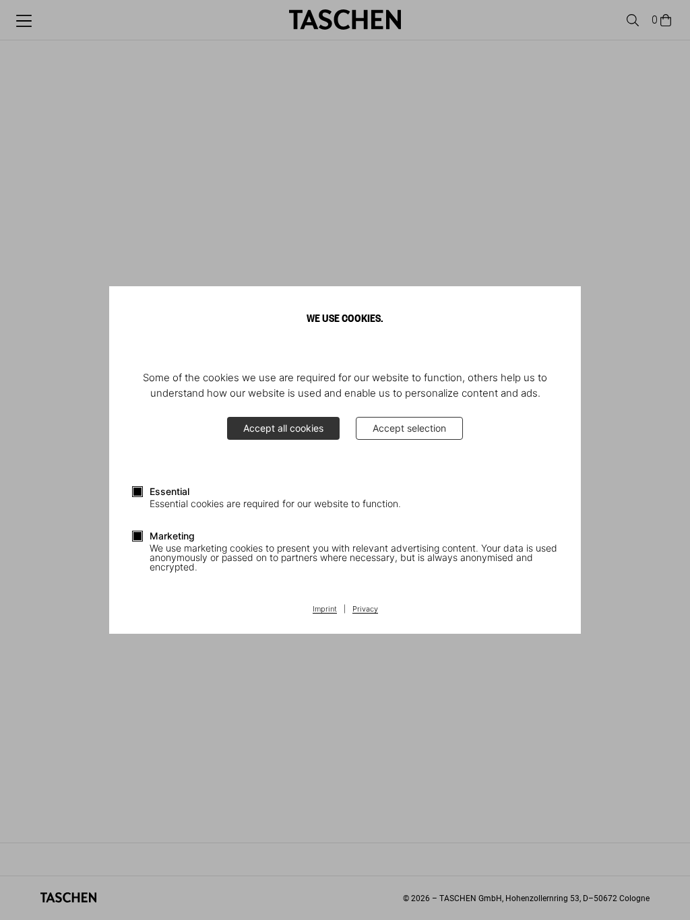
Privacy (365, 609)
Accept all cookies (283, 428)
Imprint (325, 609)
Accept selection (409, 428)
